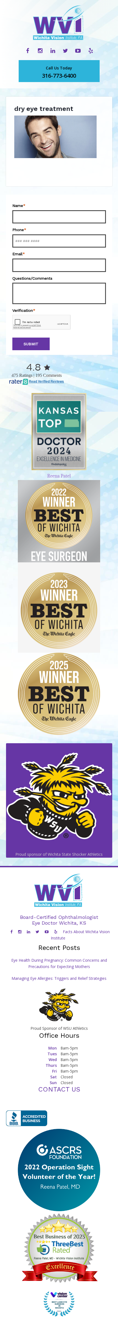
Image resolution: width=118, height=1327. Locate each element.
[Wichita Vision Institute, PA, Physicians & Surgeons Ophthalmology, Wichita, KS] (26, 1118)
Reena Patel (59, 476)
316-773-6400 (59, 72)
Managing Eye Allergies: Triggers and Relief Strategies (59, 978)
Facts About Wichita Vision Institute (80, 935)
